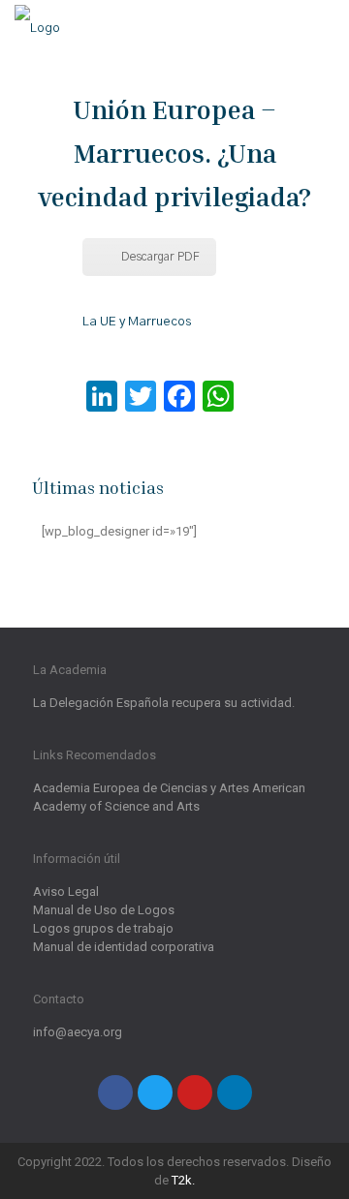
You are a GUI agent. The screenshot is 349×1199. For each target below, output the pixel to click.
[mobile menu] (322, 29)
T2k (182, 1180)
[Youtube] (194, 1092)
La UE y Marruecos (136, 322)
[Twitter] (155, 1092)
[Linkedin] (234, 1092)
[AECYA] (37, 29)
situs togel (111, 374)
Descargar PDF (160, 256)
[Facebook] (115, 1092)
